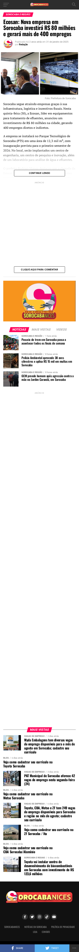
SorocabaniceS (12, 927)
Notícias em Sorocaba (35, 927)
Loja (35, 932)
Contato (46, 932)
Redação (23, 44)
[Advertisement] (39, 223)
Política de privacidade (63, 927)
